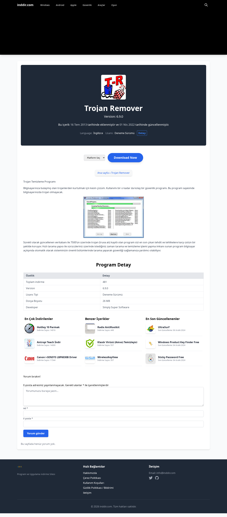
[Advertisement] (113, 33)
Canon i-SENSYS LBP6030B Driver (57, 357)
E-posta (28, 418)
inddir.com (25, 5)
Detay (142, 133)
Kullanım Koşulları (93, 483)
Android (60, 5)
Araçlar (101, 5)
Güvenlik (87, 5)
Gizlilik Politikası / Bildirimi (98, 487)
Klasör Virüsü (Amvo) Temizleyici (117, 342)
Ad (25, 408)
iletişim (87, 492)
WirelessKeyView (107, 357)
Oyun (114, 5)
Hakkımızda (90, 473)
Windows (45, 5)
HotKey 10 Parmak (48, 327)
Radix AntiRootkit (108, 327)
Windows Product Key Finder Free (178, 342)
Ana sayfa (103, 172)
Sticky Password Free (171, 357)
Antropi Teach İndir (49, 342)
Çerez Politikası (92, 478)
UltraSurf (163, 327)
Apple (73, 5)
